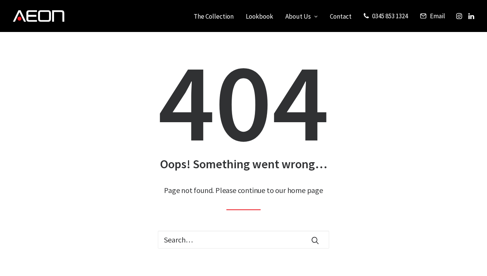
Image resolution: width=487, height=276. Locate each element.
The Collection (214, 16)
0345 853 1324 (390, 16)
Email (437, 16)
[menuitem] (213, 17)
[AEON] (38, 16)
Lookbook (259, 16)
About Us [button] (298, 16)
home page (305, 190)
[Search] (243, 240)
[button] (460, 16)
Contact (341, 16)
